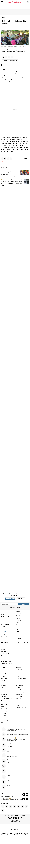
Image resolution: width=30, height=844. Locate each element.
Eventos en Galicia (5, 653)
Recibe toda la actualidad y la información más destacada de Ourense (17, 786)
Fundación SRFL (17, 826)
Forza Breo (4, 717)
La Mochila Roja (20, 692)
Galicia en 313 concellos (22, 642)
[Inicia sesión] (28, 2)
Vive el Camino (20, 689)
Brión (13, 64)
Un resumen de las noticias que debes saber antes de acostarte (17, 734)
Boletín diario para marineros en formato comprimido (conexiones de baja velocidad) (15, 755)
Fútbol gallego (4, 720)
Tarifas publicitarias (6, 644)
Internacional (4, 678)
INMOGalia (4, 651)
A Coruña (18, 613)
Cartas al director (5, 636)
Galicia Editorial (16, 829)
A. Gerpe (3, 186)
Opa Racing (4, 711)
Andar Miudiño (4, 715)
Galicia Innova (19, 694)
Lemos (17, 629)
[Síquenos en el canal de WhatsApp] (26, 806)
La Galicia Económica (6, 698)
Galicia (3, 671)
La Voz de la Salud (20, 669)
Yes (17, 703)
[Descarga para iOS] (23, 794)
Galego (18, 607)
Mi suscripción (4, 614)
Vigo (17, 640)
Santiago (18, 638)
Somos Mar (4, 694)
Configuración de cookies (17, 842)
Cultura (3, 687)
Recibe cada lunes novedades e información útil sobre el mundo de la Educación (17, 745)
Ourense (18, 633)
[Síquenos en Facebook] (2, 806)
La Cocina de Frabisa (21, 678)
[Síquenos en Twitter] (6, 806)
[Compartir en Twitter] (12, 57)
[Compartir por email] (6, 57)
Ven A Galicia (19, 685)
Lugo (17, 631)
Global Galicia (19, 674)
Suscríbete (4, 621)
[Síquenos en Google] (2, 810)
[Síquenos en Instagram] (10, 806)
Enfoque (18, 687)
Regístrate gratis (10, 598)
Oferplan (3, 649)
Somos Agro (4, 692)
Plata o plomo (19, 683)
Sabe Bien (18, 671)
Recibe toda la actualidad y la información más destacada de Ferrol (17, 771)
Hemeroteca (4, 618)
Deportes (3, 683)
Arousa (18, 618)
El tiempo (3, 701)
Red (17, 680)
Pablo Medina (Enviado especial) (8, 176)
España (3, 676)
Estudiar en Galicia (21, 676)
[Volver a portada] (15, 2)
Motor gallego (4, 722)
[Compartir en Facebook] (9, 57)
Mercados (18, 698)
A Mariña (18, 615)
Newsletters (4, 628)
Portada (3, 669)
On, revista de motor (21, 707)
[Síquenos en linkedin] (14, 806)
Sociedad (3, 685)
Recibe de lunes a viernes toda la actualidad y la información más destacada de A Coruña (17, 766)
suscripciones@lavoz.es (15, 821)
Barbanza (18, 620)
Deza (17, 624)
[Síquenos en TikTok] (22, 806)
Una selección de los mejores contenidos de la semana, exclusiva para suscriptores (16, 739)
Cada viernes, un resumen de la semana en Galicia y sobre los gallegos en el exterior (17, 761)
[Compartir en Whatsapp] (3, 57)
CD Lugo (3, 713)
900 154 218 (15, 818)
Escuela (18, 705)
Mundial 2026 (4, 704)
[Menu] (2, 2)
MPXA (12, 829)
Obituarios (3, 696)
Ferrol (17, 627)
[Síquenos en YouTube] (18, 806)
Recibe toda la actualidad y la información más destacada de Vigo (17, 781)
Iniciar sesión (20, 598)
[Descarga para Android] (27, 794)
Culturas (12, 155)
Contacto (3, 656)
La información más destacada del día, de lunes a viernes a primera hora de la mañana (17, 729)
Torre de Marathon (5, 706)
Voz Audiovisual (23, 826)
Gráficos (3, 689)
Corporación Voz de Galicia (8, 826)
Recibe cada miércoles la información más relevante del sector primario (17, 750)
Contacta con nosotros (6, 639)
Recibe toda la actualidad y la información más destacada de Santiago (17, 776)
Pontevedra (19, 636)
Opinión (3, 680)
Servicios (3, 647)
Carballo (18, 622)
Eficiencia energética (6, 661)
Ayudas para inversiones (7, 663)
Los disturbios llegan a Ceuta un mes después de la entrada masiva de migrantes (10, 172)
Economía (3, 674)
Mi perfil (3, 626)
